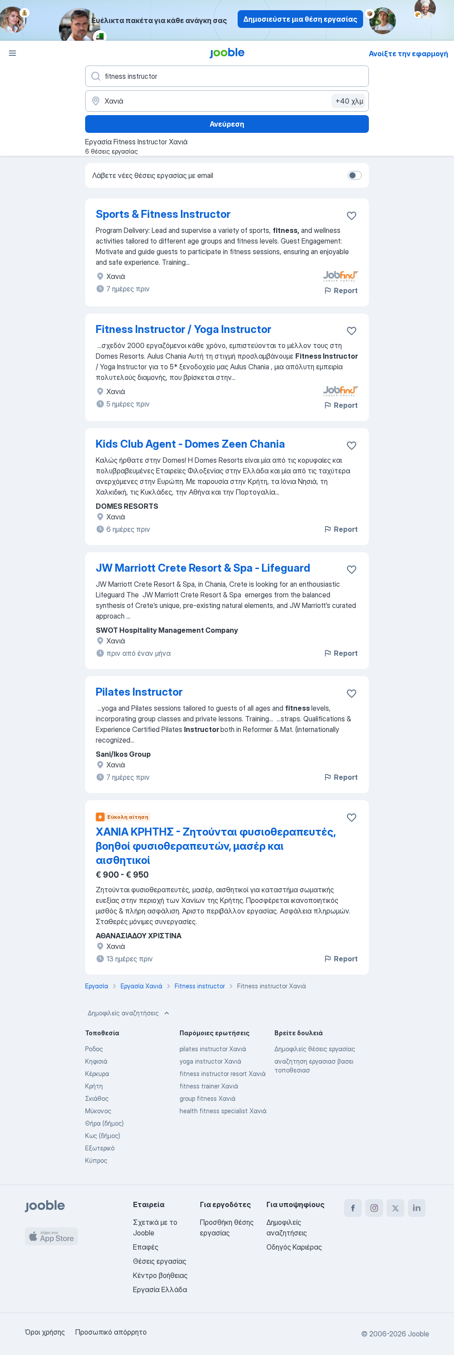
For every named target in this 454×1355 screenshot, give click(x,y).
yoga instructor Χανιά (210, 1061)
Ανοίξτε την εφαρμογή (408, 53)
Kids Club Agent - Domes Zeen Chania (190, 443)
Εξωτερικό (99, 1148)
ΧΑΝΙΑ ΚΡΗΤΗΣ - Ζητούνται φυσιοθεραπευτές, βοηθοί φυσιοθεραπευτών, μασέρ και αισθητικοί (216, 846)
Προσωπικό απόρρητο (111, 1332)
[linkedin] (417, 1208)
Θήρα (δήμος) (104, 1123)
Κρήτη (94, 1086)
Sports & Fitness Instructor (163, 214)
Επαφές (145, 1247)
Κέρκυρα (97, 1073)
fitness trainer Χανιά (209, 1086)
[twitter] (395, 1208)
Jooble (418, 1333)
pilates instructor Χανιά (213, 1049)
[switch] (355, 175)
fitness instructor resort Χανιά (223, 1073)
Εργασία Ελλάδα (160, 1289)
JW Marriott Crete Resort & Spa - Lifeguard (203, 567)
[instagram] (374, 1208)
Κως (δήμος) (102, 1135)
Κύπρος (96, 1160)
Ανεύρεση (227, 124)
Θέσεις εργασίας (159, 1261)
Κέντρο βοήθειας (160, 1275)
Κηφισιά (96, 1061)
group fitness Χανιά (207, 1098)
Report (346, 290)
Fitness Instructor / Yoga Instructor (183, 329)
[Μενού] (12, 53)
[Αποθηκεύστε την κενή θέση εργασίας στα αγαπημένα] (351, 215)
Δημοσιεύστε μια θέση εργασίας (300, 19)
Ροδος (94, 1049)
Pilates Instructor (139, 691)
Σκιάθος (97, 1098)
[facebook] (353, 1208)
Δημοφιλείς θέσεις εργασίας (314, 1049)
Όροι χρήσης (45, 1332)
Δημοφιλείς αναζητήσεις (123, 1013)
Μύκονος (98, 1111)
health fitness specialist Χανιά (223, 1111)
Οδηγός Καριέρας (294, 1247)
